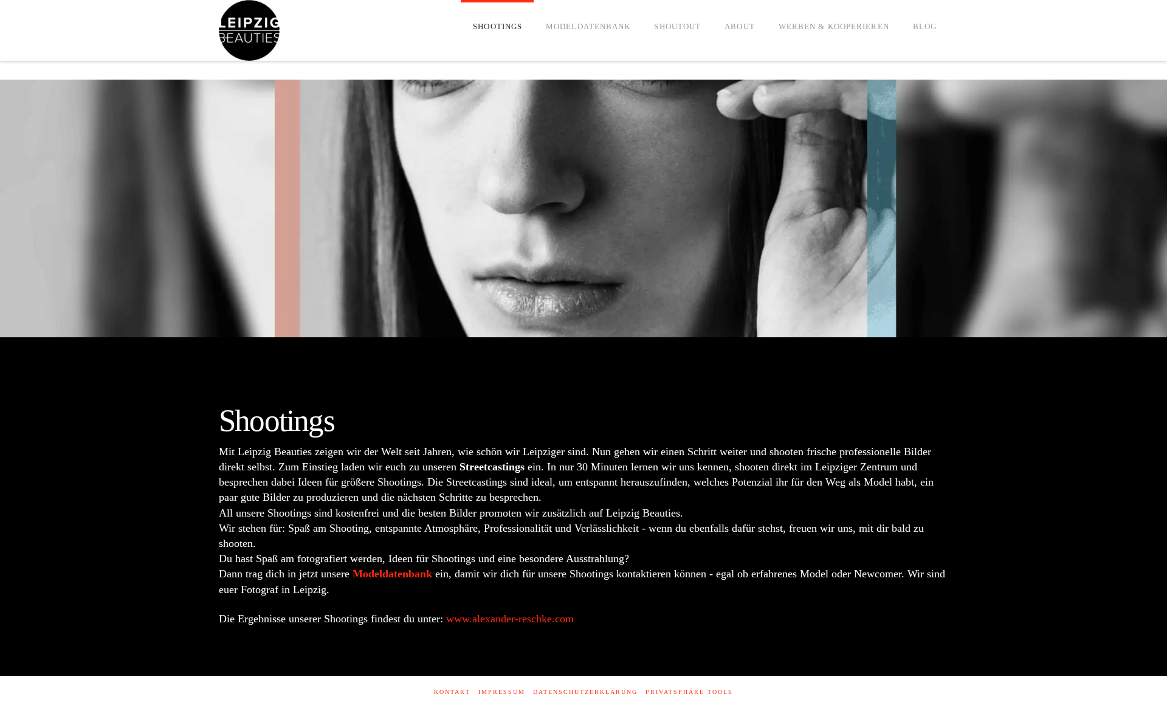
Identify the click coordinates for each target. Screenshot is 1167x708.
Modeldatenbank (392, 574)
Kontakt (452, 692)
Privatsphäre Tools (689, 692)
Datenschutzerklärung (585, 692)
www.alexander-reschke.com (510, 619)
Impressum (501, 692)
